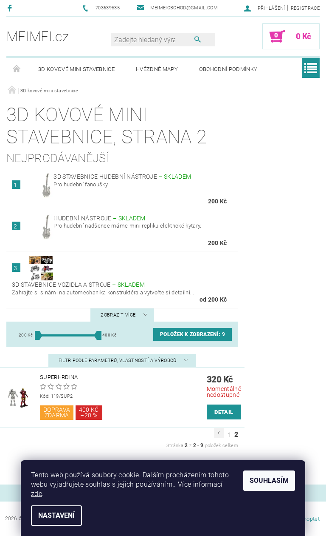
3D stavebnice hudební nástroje (122, 176)
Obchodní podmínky (228, 69)
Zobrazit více (118, 315)
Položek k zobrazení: (192, 334)
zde (36, 494)
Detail (223, 412)
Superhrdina (59, 377)
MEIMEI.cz (37, 36)
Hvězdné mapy (157, 69)
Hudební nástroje (99, 218)
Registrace (305, 8)
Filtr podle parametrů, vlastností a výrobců (118, 360)
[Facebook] (10, 7)
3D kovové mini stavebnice (76, 69)
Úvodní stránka (17, 69)
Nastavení (56, 515)
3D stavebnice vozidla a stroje (78, 284)
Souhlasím (269, 480)
